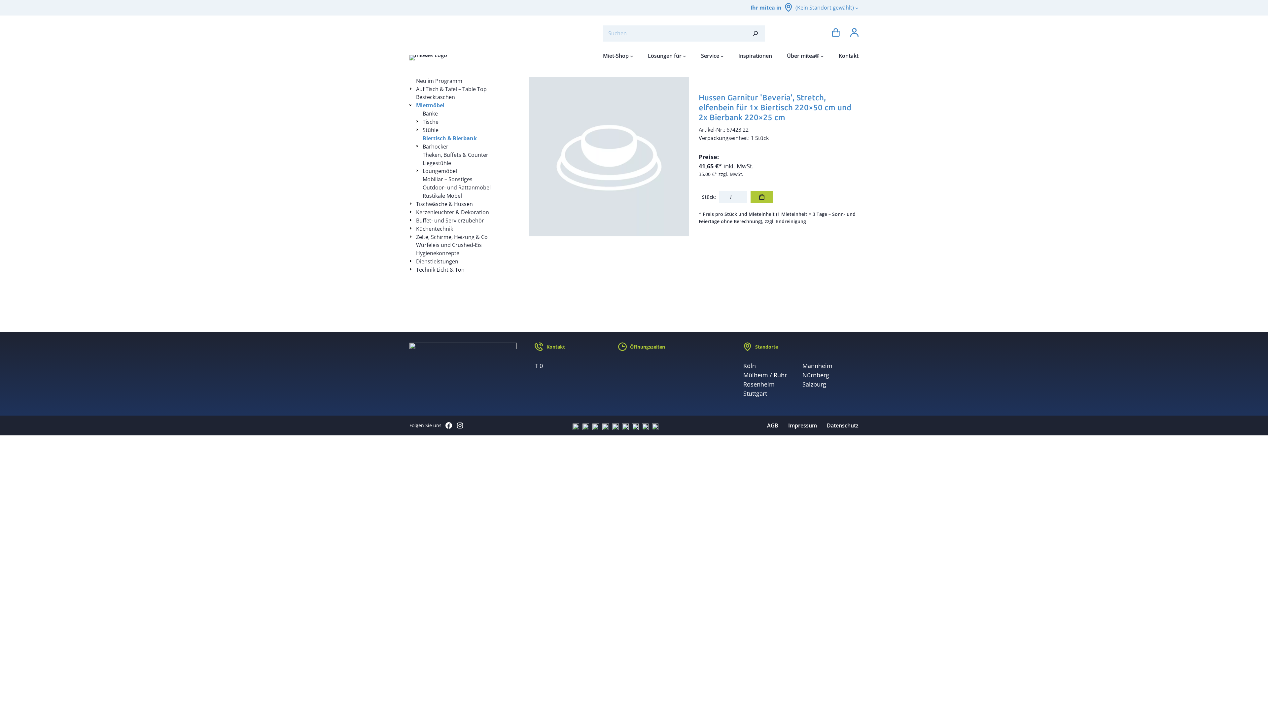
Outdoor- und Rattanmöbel (457, 187)
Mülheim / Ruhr (765, 375)
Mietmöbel (430, 105)
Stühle (431, 130)
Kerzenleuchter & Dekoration (452, 212)
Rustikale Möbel (442, 195)
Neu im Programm (439, 81)
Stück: (709, 197)
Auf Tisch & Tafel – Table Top (451, 89)
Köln (749, 366)
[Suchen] (755, 33)
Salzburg (814, 384)
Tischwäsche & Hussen (444, 204)
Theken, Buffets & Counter (455, 154)
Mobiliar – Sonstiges (448, 179)
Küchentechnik (434, 228)
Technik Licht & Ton (440, 269)
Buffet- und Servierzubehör (450, 220)
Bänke (430, 113)
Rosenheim (759, 384)
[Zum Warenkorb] (835, 33)
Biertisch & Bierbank (450, 138)
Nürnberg (815, 375)
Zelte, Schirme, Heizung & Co (452, 237)
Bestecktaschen (435, 97)
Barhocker (435, 146)
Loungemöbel (440, 171)
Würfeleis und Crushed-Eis (449, 245)
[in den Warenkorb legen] (762, 197)
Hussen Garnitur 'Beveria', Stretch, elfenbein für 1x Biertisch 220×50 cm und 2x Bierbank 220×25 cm (775, 107)
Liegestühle (437, 163)
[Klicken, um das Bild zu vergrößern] (609, 157)
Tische (431, 121)
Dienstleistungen (437, 261)
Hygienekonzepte (437, 253)
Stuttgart (755, 393)
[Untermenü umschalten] (411, 88)
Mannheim (817, 366)
